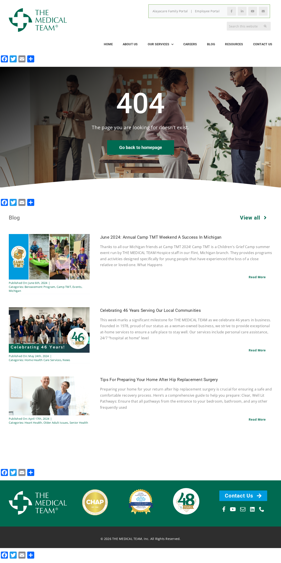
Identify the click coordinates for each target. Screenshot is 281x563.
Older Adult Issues (55, 423)
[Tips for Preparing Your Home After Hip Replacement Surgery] (49, 379)
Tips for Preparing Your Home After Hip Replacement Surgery (159, 379)
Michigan (15, 291)
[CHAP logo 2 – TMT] (95, 490)
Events (76, 287)
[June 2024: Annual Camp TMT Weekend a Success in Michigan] (49, 236)
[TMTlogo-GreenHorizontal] (38, 9)
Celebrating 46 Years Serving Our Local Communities (150, 310)
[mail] (242, 509)
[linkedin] (252, 509)
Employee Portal (207, 11)
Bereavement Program (40, 287)
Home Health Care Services (43, 360)
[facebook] (223, 509)
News (66, 360)
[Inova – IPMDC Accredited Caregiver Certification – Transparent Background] (140, 486)
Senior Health (79, 423)
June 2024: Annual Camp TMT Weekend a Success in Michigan (161, 237)
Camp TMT (64, 287)
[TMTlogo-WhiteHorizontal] (38, 492)
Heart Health (33, 423)
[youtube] (233, 509)
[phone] (261, 509)
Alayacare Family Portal (170, 11)
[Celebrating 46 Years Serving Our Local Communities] (49, 310)
